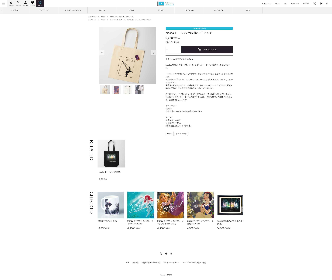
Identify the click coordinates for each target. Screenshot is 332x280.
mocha (169, 133)
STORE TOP (266, 4)
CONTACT (295, 4)
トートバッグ (181, 133)
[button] (153, 52)
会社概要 (135, 263)
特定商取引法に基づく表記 (151, 263)
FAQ (285, 4)
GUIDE (277, 4)
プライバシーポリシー (171, 263)
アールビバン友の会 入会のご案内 (194, 263)
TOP (127, 263)
